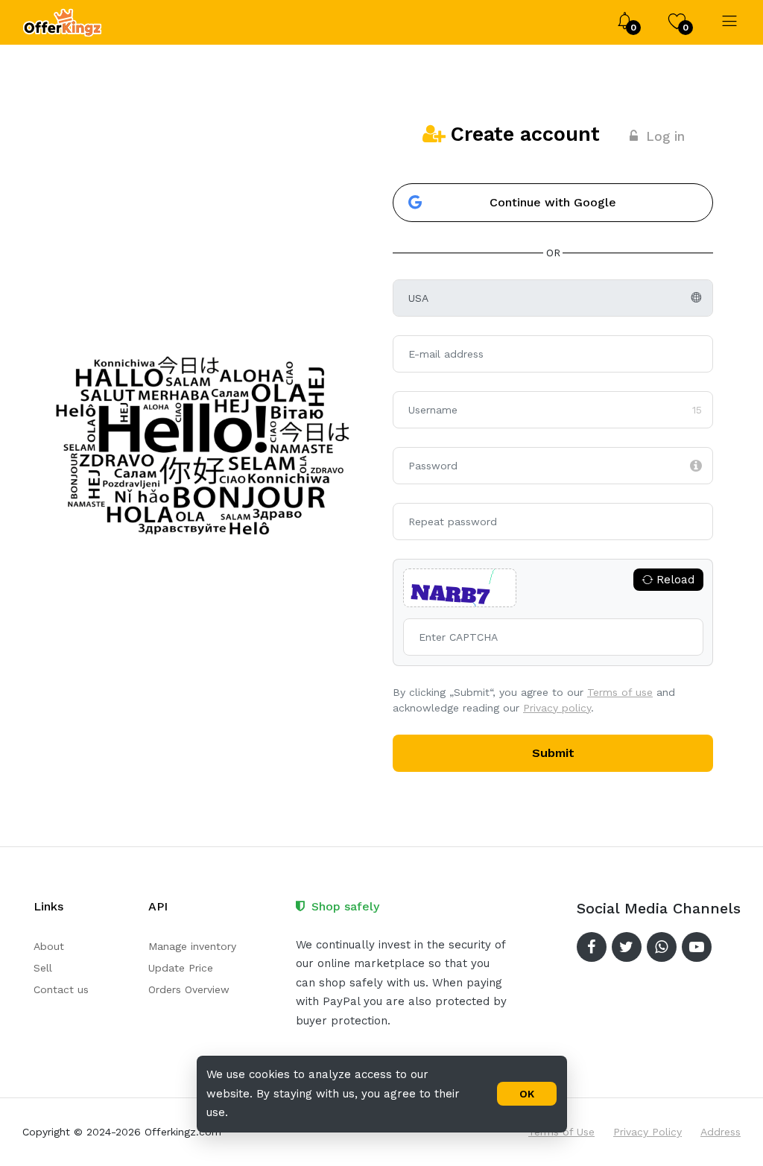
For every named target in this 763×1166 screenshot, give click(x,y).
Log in (665, 136)
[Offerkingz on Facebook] (592, 947)
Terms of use (620, 692)
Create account (525, 134)
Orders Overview (188, 989)
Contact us (61, 989)
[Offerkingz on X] (627, 947)
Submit (553, 753)
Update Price (180, 968)
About (49, 946)
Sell (43, 968)
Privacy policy (557, 708)
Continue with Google (553, 202)
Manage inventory (192, 946)
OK (526, 1094)
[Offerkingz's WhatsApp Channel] (662, 947)
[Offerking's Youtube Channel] (697, 947)
